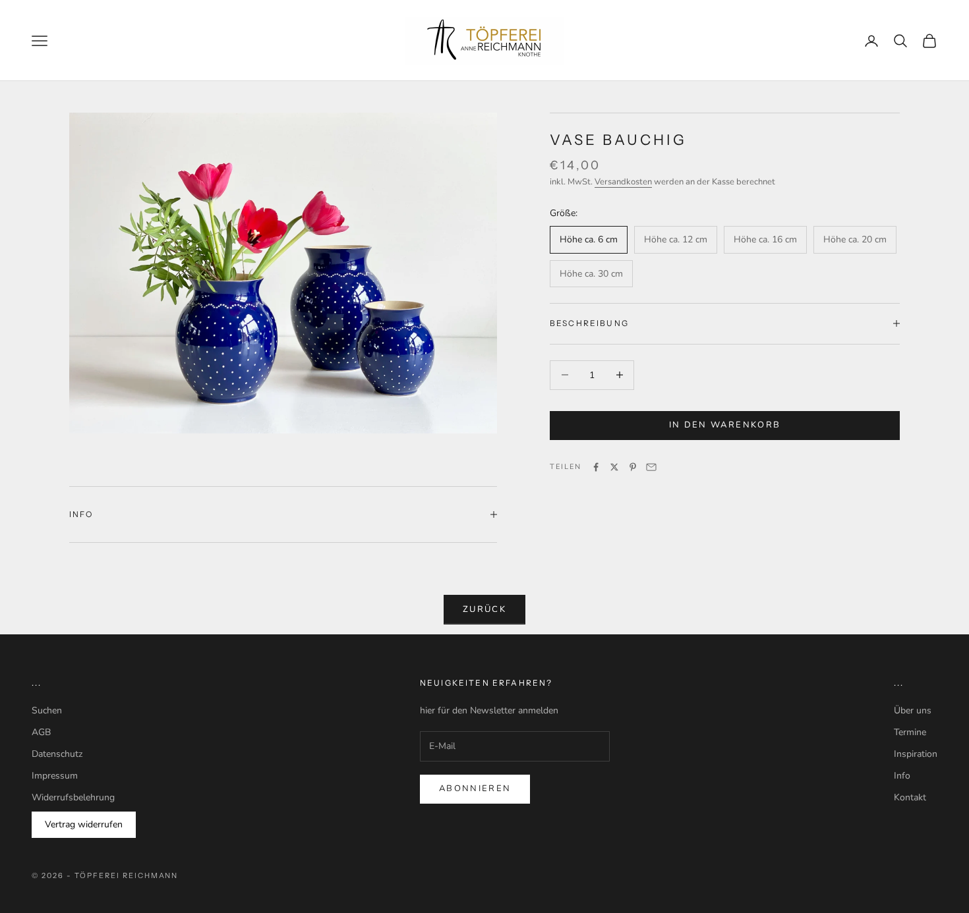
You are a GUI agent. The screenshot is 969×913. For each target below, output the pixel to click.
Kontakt (910, 797)
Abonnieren (475, 788)
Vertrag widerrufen (84, 824)
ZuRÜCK (484, 609)
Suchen (47, 710)
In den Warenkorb (724, 425)
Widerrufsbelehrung (73, 797)
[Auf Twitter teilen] (614, 467)
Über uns (912, 710)
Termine (910, 732)
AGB (41, 732)
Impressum (55, 775)
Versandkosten (623, 182)
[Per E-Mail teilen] (651, 467)
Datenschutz (57, 754)
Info (902, 775)
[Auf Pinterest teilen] (633, 467)
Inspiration (915, 754)
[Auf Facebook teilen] (596, 467)
